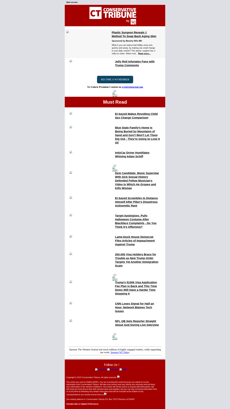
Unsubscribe (72, 404)
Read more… (144, 53)
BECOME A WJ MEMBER (115, 79)
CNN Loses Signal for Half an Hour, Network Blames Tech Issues (134, 307)
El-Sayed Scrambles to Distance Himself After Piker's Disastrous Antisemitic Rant (136, 202)
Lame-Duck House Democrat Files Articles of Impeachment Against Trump (135, 240)
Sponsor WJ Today (119, 352)
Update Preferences (90, 404)
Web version (71, 2)
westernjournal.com (132, 87)
